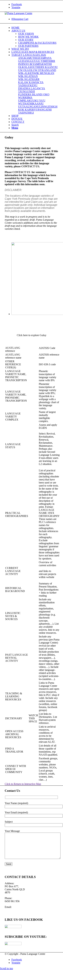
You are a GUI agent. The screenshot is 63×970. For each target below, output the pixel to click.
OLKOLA (24, 67)
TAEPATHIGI (26, 112)
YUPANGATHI (43, 109)
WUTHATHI (25, 103)
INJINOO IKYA (27, 64)
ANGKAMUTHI (27, 58)
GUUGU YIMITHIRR (42, 61)
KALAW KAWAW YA (31, 82)
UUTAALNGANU (28, 106)
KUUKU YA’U (37, 100)
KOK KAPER (26, 109)
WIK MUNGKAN (44, 73)
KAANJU (38, 103)
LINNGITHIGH (48, 106)
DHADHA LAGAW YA (31, 88)
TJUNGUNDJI (26, 91)
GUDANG (24, 61)
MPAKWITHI (44, 64)
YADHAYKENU (27, 85)
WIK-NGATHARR (28, 79)
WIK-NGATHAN (28, 76)
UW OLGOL (25, 70)
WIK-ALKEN (26, 73)
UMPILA (23, 100)
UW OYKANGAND (44, 70)
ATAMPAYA (44, 58)
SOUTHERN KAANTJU (44, 67)
